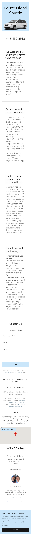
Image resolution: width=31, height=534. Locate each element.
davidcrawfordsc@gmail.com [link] (15, 402)
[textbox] (15, 336)
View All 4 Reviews (15, 469)
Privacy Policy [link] (8, 372)
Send (15, 365)
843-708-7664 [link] (21, 404)
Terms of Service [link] (18, 372)
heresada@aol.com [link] (15, 407)
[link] (15, 14)
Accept (15, 530)
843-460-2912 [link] (23, 400)
